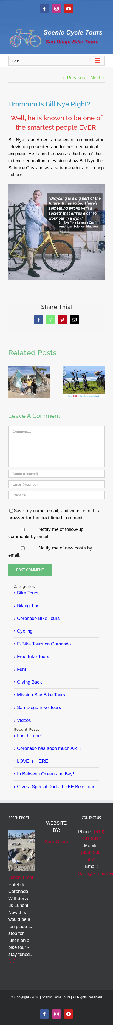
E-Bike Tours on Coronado (44, 644)
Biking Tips (28, 605)
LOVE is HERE (32, 761)
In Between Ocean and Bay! (45, 773)
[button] (12, 382)
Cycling (24, 631)
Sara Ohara (56, 841)
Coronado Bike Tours (38, 618)
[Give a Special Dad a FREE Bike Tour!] (84, 368)
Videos (24, 720)
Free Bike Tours (33, 656)
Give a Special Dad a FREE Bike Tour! (56, 786)
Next (95, 77)
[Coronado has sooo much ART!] (29, 368)
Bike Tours (28, 593)
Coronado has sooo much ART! (49, 748)
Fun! (21, 669)
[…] (12, 961)
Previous (76, 77)
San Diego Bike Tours (39, 707)
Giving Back (29, 682)
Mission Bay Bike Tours (41, 694)
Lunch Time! (29, 735)
